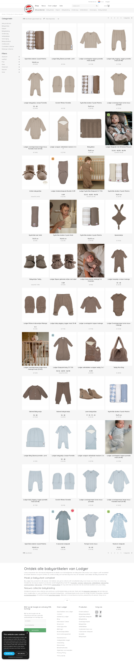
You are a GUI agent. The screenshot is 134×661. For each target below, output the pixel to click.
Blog (58, 619)
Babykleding (66, 10)
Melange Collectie (7, 49)
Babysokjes (82, 636)
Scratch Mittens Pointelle (63, 103)
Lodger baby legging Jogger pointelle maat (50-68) (119, 59)
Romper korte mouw (90, 544)
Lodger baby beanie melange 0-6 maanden (91, 280)
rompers (80, 583)
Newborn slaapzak (119, 544)
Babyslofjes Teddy (35, 279)
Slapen (58, 10)
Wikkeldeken (84, 10)
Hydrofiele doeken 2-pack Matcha (35, 59)
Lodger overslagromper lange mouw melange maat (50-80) (35, 368)
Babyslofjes (50, 10)
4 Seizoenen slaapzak (86, 631)
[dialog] (15, 645)
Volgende (127, 18)
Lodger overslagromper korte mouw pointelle (118, 104)
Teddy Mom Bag (119, 367)
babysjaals (38, 585)
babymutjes (87, 583)
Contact (59, 614)
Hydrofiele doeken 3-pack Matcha (91, 103)
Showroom (60, 624)
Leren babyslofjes (91, 411)
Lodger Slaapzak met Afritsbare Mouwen (119, 147)
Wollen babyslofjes (35, 191)
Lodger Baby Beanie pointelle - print (63, 59)
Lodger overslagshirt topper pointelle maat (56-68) (91, 59)
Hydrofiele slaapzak (85, 616)
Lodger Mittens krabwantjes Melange (35, 323)
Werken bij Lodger (63, 616)
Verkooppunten (62, 626)
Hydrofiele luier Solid (35, 235)
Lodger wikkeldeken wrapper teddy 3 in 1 (91, 367)
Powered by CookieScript (15, 657)
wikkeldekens (96, 583)
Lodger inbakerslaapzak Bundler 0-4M (63, 191)
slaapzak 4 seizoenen (90, 591)
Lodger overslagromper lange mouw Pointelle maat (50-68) (35, 148)
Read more (6, 650)
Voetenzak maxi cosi (85, 629)
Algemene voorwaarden (64, 650)
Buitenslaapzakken (63, 631)
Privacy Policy (61, 653)
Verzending (60, 643)
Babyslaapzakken (84, 614)
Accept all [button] (9, 653)
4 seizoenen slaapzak (63, 544)
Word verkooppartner (64, 634)
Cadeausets (5, 44)
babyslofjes (104, 583)
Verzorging (93, 10)
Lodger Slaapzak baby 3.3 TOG (63, 367)
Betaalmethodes (62, 647)
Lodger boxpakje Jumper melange (119, 279)
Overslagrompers (84, 621)
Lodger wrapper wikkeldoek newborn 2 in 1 (63, 148)
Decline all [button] (21, 653)
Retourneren (61, 645)
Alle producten (40, 10)
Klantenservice (92, 1)
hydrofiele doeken (54, 595)
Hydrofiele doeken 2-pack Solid (63, 235)
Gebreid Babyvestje (35, 411)
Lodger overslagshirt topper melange (91, 323)
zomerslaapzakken (30, 595)
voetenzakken (56, 585)
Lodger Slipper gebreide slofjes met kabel (63, 279)
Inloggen (107, 1)
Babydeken (91, 147)
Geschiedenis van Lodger (65, 611)
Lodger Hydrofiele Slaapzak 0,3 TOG (91, 191)
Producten (10, 14)
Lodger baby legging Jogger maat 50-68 (63, 323)
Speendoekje (119, 235)
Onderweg (75, 10)
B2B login (60, 629)
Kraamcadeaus (84, 611)
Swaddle (81, 634)
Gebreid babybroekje (63, 411)
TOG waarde (61, 656)
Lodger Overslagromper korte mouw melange (118, 324)
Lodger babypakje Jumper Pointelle (35, 103)
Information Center (63, 621)
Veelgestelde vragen (63, 640)
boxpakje (74, 583)
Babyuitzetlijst (102, 10)
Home (3, 14)
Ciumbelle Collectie (8, 46)
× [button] (27, 633)
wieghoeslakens (29, 585)
